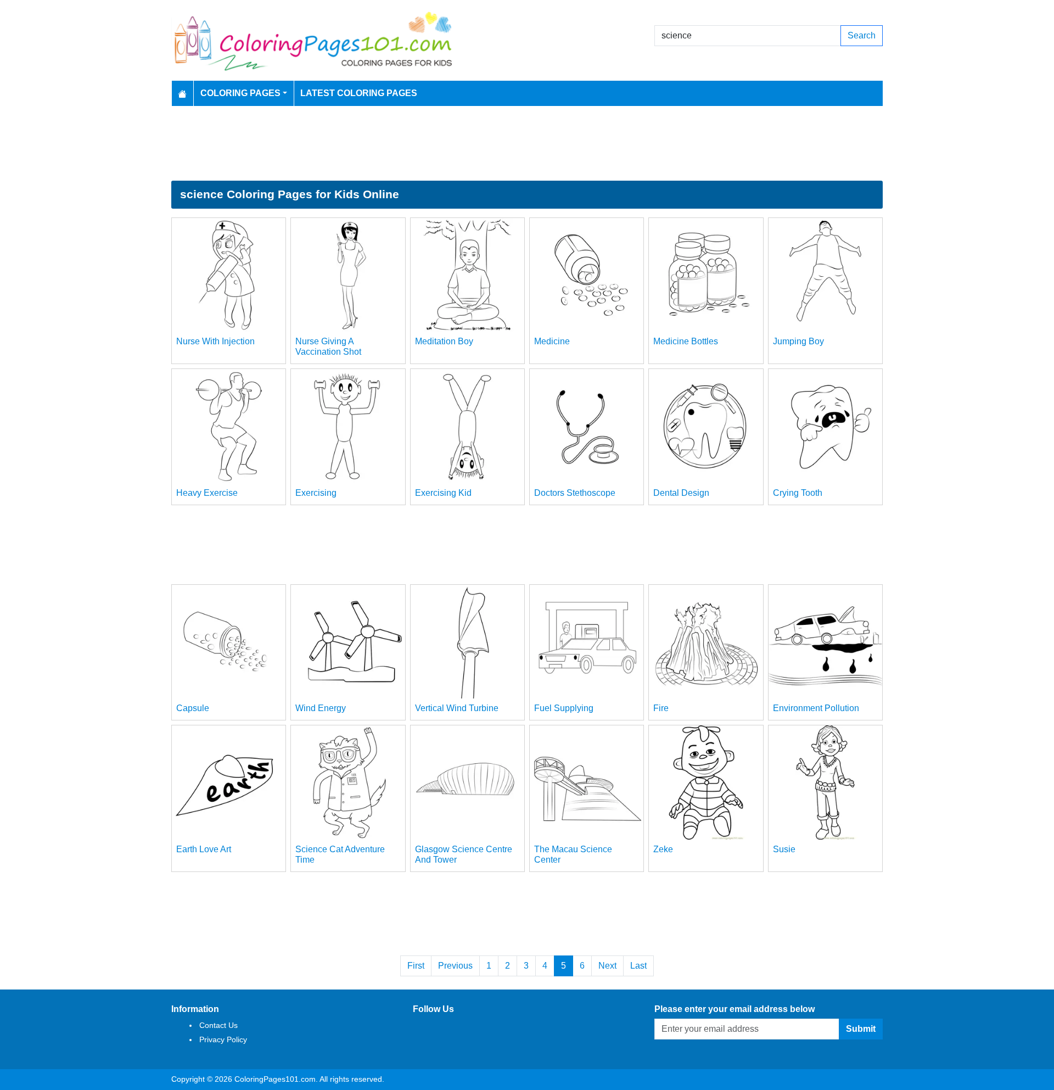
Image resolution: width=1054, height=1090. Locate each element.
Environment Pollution (816, 708)
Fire (661, 708)
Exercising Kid (443, 493)
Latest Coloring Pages (358, 93)
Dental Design (681, 493)
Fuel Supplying (563, 708)
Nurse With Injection (215, 341)
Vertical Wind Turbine (456, 708)
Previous (455, 965)
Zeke (663, 849)
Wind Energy (320, 708)
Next (607, 965)
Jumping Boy (798, 341)
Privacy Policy (223, 1039)
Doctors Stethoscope (574, 493)
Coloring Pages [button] (240, 93)
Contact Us (218, 1025)
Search (862, 35)
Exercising (316, 493)
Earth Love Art (203, 849)
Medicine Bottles (685, 341)
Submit (861, 1028)
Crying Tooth (797, 493)
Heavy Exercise (207, 493)
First (415, 965)
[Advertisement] (527, 143)
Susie (784, 849)
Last (638, 965)
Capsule (192, 708)
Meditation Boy (444, 341)
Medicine (552, 341)
